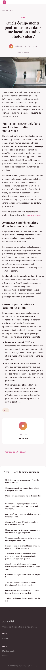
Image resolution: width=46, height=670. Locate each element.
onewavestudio (34, 215)
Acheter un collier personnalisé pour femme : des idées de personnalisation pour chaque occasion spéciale (21, 556)
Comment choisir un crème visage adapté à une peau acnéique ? (22, 489)
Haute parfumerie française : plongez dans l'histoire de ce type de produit (22, 531)
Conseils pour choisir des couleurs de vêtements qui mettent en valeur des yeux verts (22, 566)
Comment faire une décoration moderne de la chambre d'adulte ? (21, 523)
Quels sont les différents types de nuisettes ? (23, 497)
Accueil (5, 10)
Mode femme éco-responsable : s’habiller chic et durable (22, 481)
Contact (5, 655)
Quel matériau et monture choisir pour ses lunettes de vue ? (22, 515)
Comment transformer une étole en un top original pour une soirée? (22, 539)
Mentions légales (8, 651)
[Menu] (41, 2)
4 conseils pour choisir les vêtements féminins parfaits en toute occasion (20, 583)
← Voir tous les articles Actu (14, 452)
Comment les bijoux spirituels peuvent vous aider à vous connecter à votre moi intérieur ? (21, 506)
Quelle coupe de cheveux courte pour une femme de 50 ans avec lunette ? (22, 591)
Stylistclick (8, 621)
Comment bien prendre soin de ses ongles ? (22, 575)
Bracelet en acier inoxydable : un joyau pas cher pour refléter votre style (22, 547)
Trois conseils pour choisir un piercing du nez (22, 599)
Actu (11, 10)
